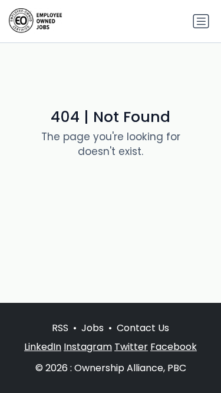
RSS (60, 328)
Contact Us (143, 328)
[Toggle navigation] (201, 21)
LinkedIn (42, 347)
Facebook (173, 347)
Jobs (92, 328)
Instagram (88, 347)
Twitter (131, 347)
